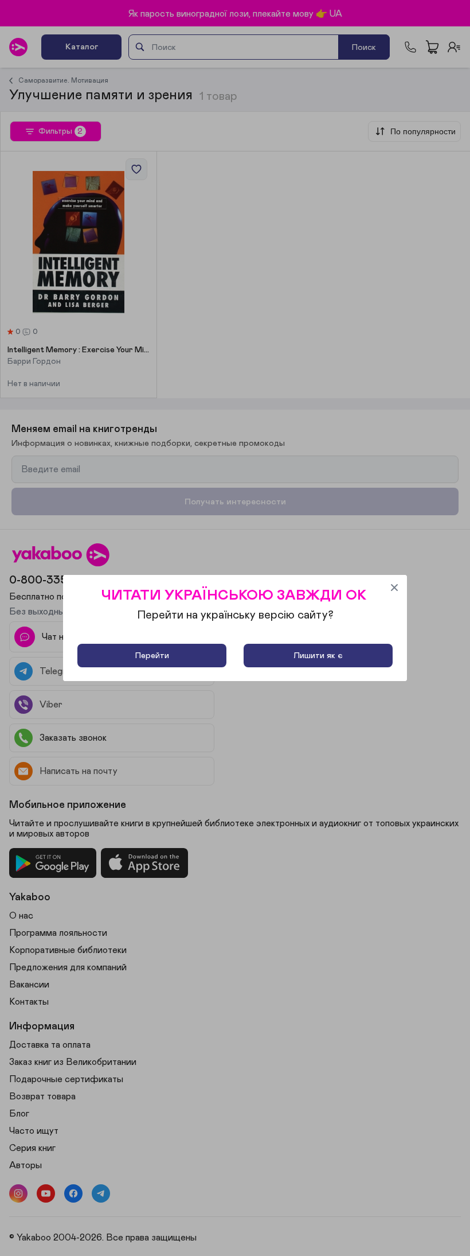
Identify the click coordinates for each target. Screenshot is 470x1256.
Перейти (152, 655)
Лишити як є (318, 655)
